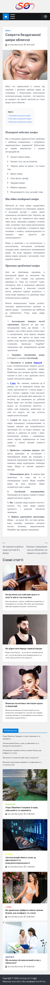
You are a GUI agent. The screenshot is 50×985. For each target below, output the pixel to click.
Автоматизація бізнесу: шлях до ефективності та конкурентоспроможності (21, 744)
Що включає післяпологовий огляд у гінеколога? (21, 757)
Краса (8, 31)
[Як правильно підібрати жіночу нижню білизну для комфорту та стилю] (25, 887)
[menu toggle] (12, 16)
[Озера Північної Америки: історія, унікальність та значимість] (25, 785)
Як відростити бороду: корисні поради (23, 648)
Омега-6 (38, 362)
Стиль (8, 907)
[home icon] (6, 16)
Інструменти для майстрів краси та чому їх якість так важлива (22, 596)
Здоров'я (9, 957)
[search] (45, 17)
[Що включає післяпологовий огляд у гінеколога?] (25, 937)
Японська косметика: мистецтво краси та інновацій (24, 705)
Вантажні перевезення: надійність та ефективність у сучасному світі (22, 763)
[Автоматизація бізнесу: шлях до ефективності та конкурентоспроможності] (25, 835)
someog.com (24, 978)
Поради (9, 854)
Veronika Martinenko (15, 44)
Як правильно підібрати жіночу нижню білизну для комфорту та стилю (22, 751)
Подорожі (10, 804)
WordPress (40, 981)
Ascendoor (16, 981)
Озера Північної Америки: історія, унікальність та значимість (21, 737)
